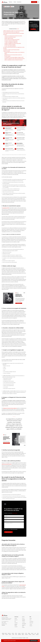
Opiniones (31, 625)
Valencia (13, 633)
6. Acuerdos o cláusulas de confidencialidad (10, 40)
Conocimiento (31, 621)
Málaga (29, 633)
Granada (33, 634)
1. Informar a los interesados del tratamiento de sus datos (13, 35)
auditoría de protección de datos (7, 464)
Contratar (23, 627)
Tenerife (6, 634)
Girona (16, 634)
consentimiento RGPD (5, 207)
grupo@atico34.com (4, 623)
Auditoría (23, 616)
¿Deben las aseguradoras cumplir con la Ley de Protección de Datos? (13, 30)
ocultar (18, 28)
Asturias (32, 633)
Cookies (27, 637)
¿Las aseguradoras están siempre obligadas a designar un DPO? (14, 57)
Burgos (23, 634)
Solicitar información (34, 640)
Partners (31, 618)
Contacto (31, 624)
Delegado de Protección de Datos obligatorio (10, 408)
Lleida (38, 633)
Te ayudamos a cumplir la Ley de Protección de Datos (11, 49)
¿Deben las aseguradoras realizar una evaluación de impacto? (13, 59)
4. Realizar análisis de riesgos (8, 38)
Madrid (6, 633)
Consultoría (16, 626)
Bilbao (16, 633)
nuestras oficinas (14, 513)
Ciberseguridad (24, 623)
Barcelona (9, 633)
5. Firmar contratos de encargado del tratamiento (11, 39)
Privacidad (23, 637)
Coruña (13, 634)
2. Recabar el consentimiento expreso (10, 37)
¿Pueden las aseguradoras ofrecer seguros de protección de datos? (14, 58)
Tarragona (37, 634)
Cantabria (26, 634)
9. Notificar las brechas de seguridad (9, 44)
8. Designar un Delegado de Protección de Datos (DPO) (12, 43)
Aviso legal (20, 637)
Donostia (30, 634)
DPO (15, 621)
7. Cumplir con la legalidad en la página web (10, 42)
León (35, 633)
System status (31, 622)
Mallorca (23, 633)
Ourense (10, 634)
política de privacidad (14, 529)
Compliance (16, 622)
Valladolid (19, 634)
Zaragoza (19, 633)
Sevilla (26, 633)
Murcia (3, 634)
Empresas (16, 618)
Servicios (23, 618)
